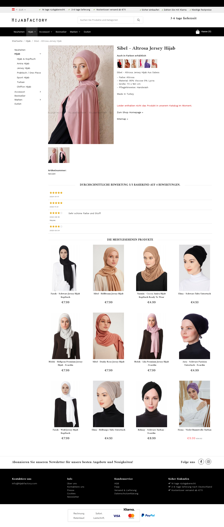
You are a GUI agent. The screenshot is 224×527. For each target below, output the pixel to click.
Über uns (72, 483)
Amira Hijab (23, 63)
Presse (70, 490)
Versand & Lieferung (125, 490)
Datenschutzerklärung (126, 493)
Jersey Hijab (23, 68)
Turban (21, 82)
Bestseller (61, 31)
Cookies (71, 493)
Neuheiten (19, 31)
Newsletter (73, 496)
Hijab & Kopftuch (26, 59)
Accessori (44, 31)
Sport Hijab (23, 77)
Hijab (30, 31)
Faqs (117, 486)
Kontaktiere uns (75, 486)
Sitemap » (122, 119)
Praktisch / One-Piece (29, 72)
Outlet (87, 31)
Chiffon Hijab (24, 86)
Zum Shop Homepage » (130, 112)
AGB (116, 483)
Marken (74, 31)
